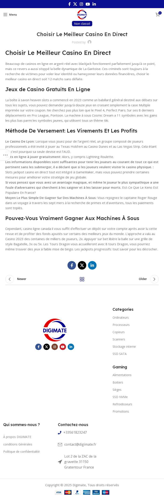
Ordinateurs (121, 317)
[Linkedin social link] (94, 4)
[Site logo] (82, 14)
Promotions (121, 411)
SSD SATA (120, 354)
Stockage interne (124, 346)
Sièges (117, 390)
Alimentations (122, 375)
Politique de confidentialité (21, 451)
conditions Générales (17, 444)
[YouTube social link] (87, 4)
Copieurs (119, 332)
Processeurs (121, 325)
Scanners (119, 339)
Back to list (82, 279)
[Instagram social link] (81, 4)
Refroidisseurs (122, 404)
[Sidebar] (5, 155)
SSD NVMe (120, 397)
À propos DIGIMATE (17, 437)
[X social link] (75, 4)
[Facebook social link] (69, 4)
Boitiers (118, 382)
